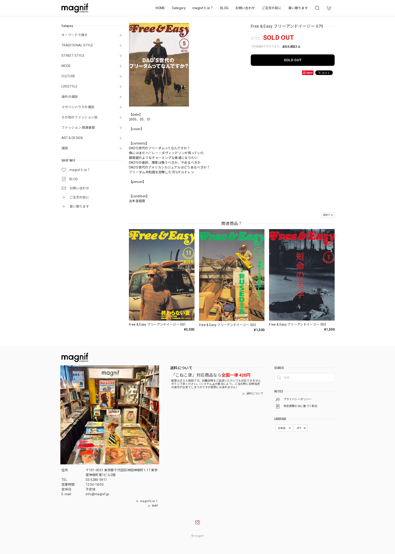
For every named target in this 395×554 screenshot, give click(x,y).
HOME (160, 8)
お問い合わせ (245, 8)
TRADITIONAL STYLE (77, 45)
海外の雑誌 (69, 97)
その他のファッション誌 (79, 117)
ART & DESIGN (72, 138)
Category (179, 8)
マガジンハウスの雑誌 (77, 107)
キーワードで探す (74, 35)
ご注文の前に (271, 8)
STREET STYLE (73, 55)
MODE (66, 66)
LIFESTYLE (69, 86)
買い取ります (298, 8)
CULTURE (68, 76)
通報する (328, 215)
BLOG (224, 8)
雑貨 (64, 148)
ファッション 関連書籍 (78, 127)
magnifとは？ (202, 8)
